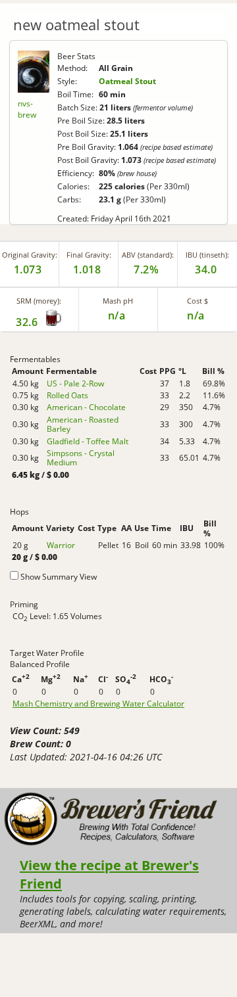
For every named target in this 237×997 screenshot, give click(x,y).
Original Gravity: (29, 255)
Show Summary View (58, 576)
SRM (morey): (38, 301)
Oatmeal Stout (127, 81)
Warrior (61, 545)
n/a (196, 315)
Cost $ (197, 301)
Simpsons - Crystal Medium (81, 458)
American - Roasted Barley (82, 424)
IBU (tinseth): (207, 255)
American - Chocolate (86, 407)
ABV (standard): (148, 255)
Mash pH (118, 301)
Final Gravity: (88, 255)
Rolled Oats (67, 395)
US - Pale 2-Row (75, 383)
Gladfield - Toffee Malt (87, 441)
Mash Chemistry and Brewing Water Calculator (98, 703)
